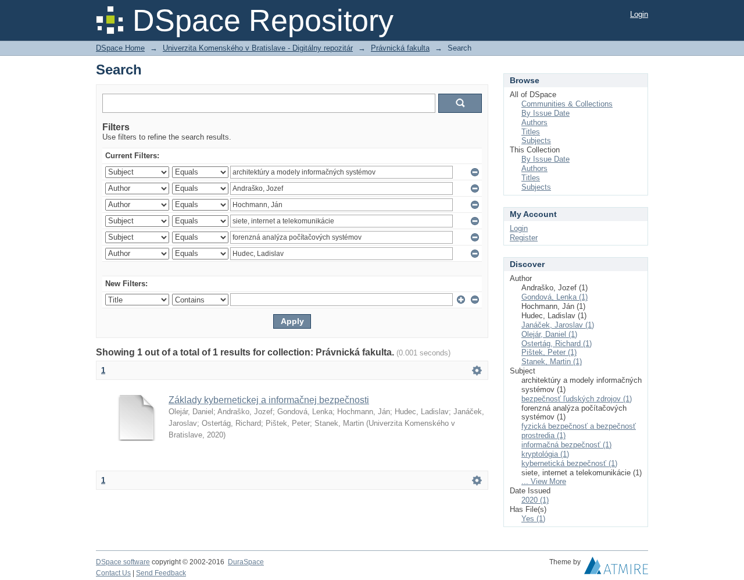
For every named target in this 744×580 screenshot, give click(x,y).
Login (639, 14)
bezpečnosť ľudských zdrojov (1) (576, 398)
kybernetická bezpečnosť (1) (569, 463)
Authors (534, 122)
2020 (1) (535, 500)
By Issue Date (545, 113)
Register (524, 237)
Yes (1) (533, 518)
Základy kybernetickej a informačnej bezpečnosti (269, 400)
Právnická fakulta (400, 48)
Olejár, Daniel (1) (549, 334)
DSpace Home (120, 48)
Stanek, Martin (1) (551, 361)
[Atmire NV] (616, 568)
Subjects (536, 140)
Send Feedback (161, 573)
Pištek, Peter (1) (549, 352)
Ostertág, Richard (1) (556, 343)
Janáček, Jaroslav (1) (557, 325)
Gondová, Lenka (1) (554, 297)
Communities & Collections (567, 103)
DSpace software (123, 562)
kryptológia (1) (545, 454)
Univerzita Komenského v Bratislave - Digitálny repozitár (258, 48)
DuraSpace (246, 562)
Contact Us (113, 573)
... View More (543, 481)
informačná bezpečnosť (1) (566, 444)
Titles (530, 131)
